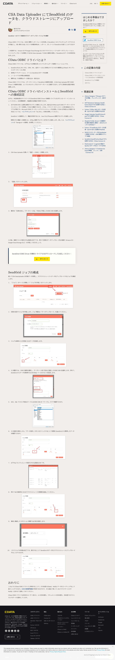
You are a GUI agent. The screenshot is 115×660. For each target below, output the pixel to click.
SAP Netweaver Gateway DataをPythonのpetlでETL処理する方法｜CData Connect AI (95, 105)
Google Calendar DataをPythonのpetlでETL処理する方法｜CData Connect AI (95, 116)
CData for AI (73, 3)
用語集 (86, 629)
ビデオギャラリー (89, 631)
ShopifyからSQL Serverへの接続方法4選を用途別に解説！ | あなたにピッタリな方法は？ (96, 123)
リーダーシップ (75, 626)
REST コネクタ (34, 630)
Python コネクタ (34, 625)
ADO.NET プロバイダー (36, 621)
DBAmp (46, 623)
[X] (9, 631)
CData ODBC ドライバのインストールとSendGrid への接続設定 (95, 76)
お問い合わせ (105, 3)
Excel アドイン (34, 633)
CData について (75, 615)
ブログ (86, 621)
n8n (99, 628)
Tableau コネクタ (35, 638)
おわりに (87, 83)
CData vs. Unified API (63, 632)
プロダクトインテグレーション (63, 619)
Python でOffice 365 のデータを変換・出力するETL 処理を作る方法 (95, 110)
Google (100, 622)
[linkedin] (6, 631)
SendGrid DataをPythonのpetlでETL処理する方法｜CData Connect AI (96, 140)
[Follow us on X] (72, 30)
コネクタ (60, 615)
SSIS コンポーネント (49, 621)
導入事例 (87, 618)
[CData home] (9, 3)
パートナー (60, 627)
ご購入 (91, 3)
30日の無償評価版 (27, 589)
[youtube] (12, 631)
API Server (33, 628)
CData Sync (47, 615)
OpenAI (100, 630)
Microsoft (101, 625)
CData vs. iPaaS (62, 629)
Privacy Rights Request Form (58, 651)
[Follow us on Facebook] (69, 30)
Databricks (101, 620)
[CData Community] (18, 631)
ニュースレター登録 (90, 626)
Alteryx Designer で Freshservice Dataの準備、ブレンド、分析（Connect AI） (95, 150)
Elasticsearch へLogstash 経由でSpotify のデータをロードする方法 (95, 145)
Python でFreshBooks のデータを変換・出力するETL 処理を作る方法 (95, 128)
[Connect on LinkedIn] (75, 30)
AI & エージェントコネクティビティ (63, 623)
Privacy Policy (101, 650)
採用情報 (73, 631)
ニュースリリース (75, 618)
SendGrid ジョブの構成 (92, 80)
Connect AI (47, 618)
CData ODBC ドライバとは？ (94, 73)
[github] (15, 631)
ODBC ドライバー (35, 615)
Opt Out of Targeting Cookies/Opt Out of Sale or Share (97, 655)
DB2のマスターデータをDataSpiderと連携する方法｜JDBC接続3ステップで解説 (95, 134)
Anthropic (101, 617)
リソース (87, 623)
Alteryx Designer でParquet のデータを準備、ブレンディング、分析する (95, 98)
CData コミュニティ (90, 615)
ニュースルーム (75, 621)
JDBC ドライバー (35, 618)
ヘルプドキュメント (28, 112)
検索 (95, 3)
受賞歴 (73, 623)
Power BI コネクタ (35, 635)
